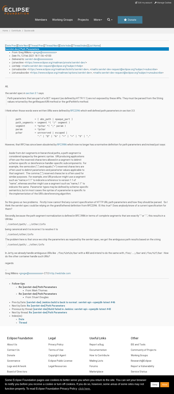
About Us (12, 344)
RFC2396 (75, 110)
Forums (94, 366)
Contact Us (13, 350)
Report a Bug (97, 344)
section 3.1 (32, 93)
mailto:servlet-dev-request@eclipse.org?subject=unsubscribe (128, 72)
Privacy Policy (55, 344)
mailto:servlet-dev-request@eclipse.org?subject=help (52, 66)
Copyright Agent (57, 355)
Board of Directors (17, 371)
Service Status (139, 371)
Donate (131, 19)
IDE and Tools (138, 344)
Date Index (65, 45)
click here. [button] (84, 388)
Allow (164, 384)
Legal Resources (57, 366)
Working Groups (62, 19)
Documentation (98, 350)
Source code (29, 30)
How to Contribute (99, 355)
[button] (109, 20)
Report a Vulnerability (142, 366)
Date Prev (11, 45)
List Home (94, 45)
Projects (83, 19)
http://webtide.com (60, 273)
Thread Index (80, 45)
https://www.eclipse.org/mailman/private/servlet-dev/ (56, 62)
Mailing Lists (96, 360)
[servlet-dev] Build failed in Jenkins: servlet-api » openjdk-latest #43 (72, 309)
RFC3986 (62, 144)
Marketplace (96, 371)
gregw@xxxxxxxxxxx (44, 52)
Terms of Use (55, 350)
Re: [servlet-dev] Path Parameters (38, 287)
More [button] (97, 19)
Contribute (16, 30)
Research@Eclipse (141, 360)
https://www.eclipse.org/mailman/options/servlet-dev (61, 72)
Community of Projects (143, 350)
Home (5, 30)
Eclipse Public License (60, 360)
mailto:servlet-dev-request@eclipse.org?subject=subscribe (123, 69)
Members (41, 19)
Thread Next (51, 45)
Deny (154, 384)
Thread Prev (37, 45)
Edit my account (144, 3)
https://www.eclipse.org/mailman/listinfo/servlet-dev (58, 69)
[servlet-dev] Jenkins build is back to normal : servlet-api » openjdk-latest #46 (71, 302)
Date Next (23, 45)
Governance (13, 360)
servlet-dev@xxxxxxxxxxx (39, 59)
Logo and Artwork (16, 366)
